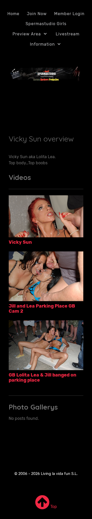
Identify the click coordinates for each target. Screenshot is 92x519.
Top (53, 506)
